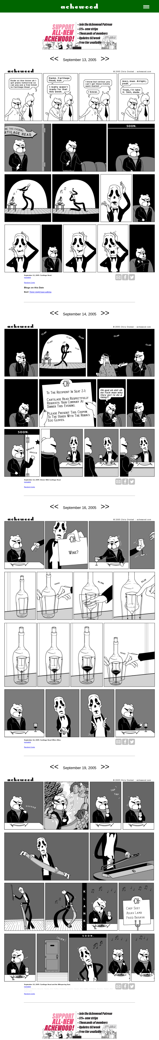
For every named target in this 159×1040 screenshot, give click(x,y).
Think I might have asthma (40, 292)
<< (54, 58)
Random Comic (29, 282)
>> (105, 58)
